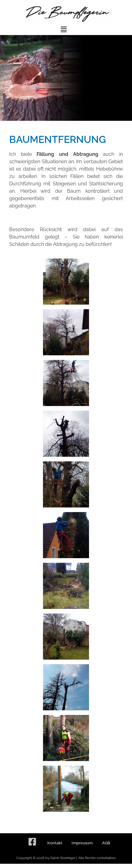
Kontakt (54, 843)
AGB (106, 843)
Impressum (82, 843)
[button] (63, 29)
